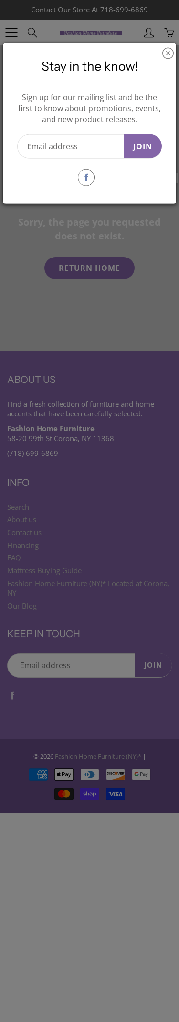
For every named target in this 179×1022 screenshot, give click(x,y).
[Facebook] (86, 177)
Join (142, 146)
